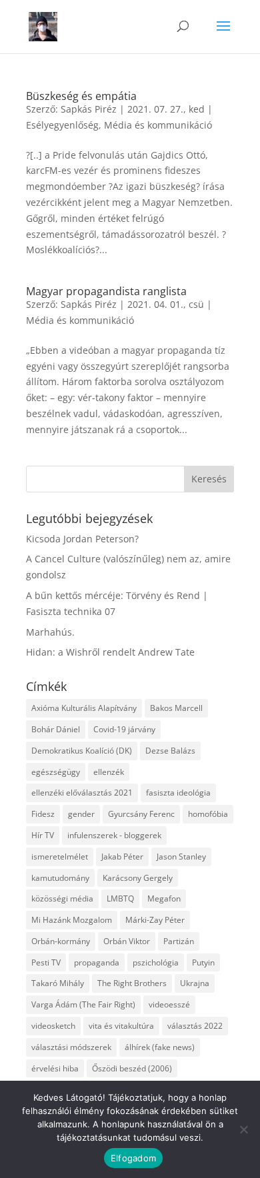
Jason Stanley (181, 856)
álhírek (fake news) (160, 1047)
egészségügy (55, 772)
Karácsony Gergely (138, 878)
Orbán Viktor (126, 941)
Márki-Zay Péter (155, 919)
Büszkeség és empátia (81, 96)
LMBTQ (120, 898)
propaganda (96, 962)
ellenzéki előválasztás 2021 (82, 792)
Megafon (164, 898)
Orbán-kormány (60, 941)
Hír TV (42, 835)
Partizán (178, 941)
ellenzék (108, 772)
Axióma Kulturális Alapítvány (84, 708)
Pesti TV (46, 962)
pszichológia (156, 962)
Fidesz (43, 814)
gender (81, 814)
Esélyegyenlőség (62, 125)
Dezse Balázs (170, 750)
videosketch (53, 1025)
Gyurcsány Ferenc (141, 814)
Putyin (203, 962)
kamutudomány (60, 878)
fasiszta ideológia (178, 792)
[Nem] (243, 1129)
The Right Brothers (132, 983)
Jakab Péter (122, 856)
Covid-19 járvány (124, 729)
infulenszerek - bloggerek (114, 835)
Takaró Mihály (57, 983)
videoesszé (169, 1004)
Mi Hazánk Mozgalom (71, 919)
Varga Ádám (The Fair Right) (83, 1004)
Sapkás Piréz (89, 109)
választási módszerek (71, 1047)
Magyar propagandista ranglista (106, 291)
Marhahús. (50, 632)
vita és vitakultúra (121, 1025)
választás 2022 (195, 1025)
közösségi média (62, 898)
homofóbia (208, 814)
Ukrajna (194, 983)
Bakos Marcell (176, 708)
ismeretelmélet (59, 856)
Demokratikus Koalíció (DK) (81, 750)
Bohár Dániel (55, 729)
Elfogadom (133, 1158)
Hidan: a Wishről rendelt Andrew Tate (110, 652)
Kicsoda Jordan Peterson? (82, 538)
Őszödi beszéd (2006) (132, 1068)
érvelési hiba (55, 1068)
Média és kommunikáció (158, 125)
